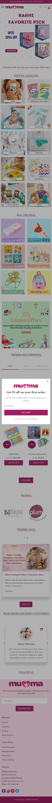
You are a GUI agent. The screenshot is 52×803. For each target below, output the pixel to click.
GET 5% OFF (26, 412)
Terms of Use (33, 419)
